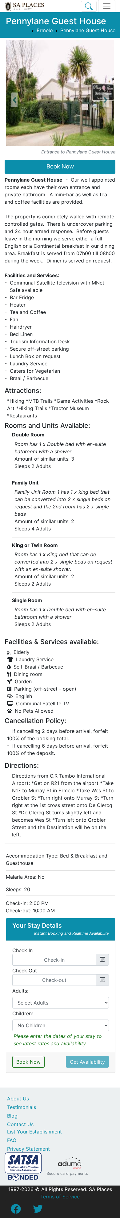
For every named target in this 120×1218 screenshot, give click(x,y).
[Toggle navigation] (106, 6)
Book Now (60, 166)
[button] (14, 100)
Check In (22, 950)
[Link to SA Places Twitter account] (38, 1211)
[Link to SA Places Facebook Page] (16, 1211)
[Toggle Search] (89, 6)
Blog (12, 1116)
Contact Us (20, 1124)
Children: (22, 1013)
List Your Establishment (34, 1132)
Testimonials (21, 1107)
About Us (18, 1098)
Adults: (20, 991)
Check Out (24, 970)
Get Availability (87, 1062)
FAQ (11, 1140)
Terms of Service (60, 1196)
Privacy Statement (28, 1149)
